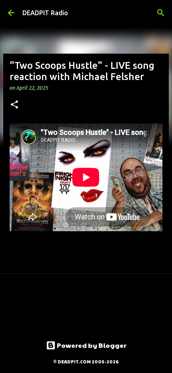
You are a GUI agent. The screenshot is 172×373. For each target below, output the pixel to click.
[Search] (161, 12)
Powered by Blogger (91, 345)
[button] (14, 105)
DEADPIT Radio (45, 12)
